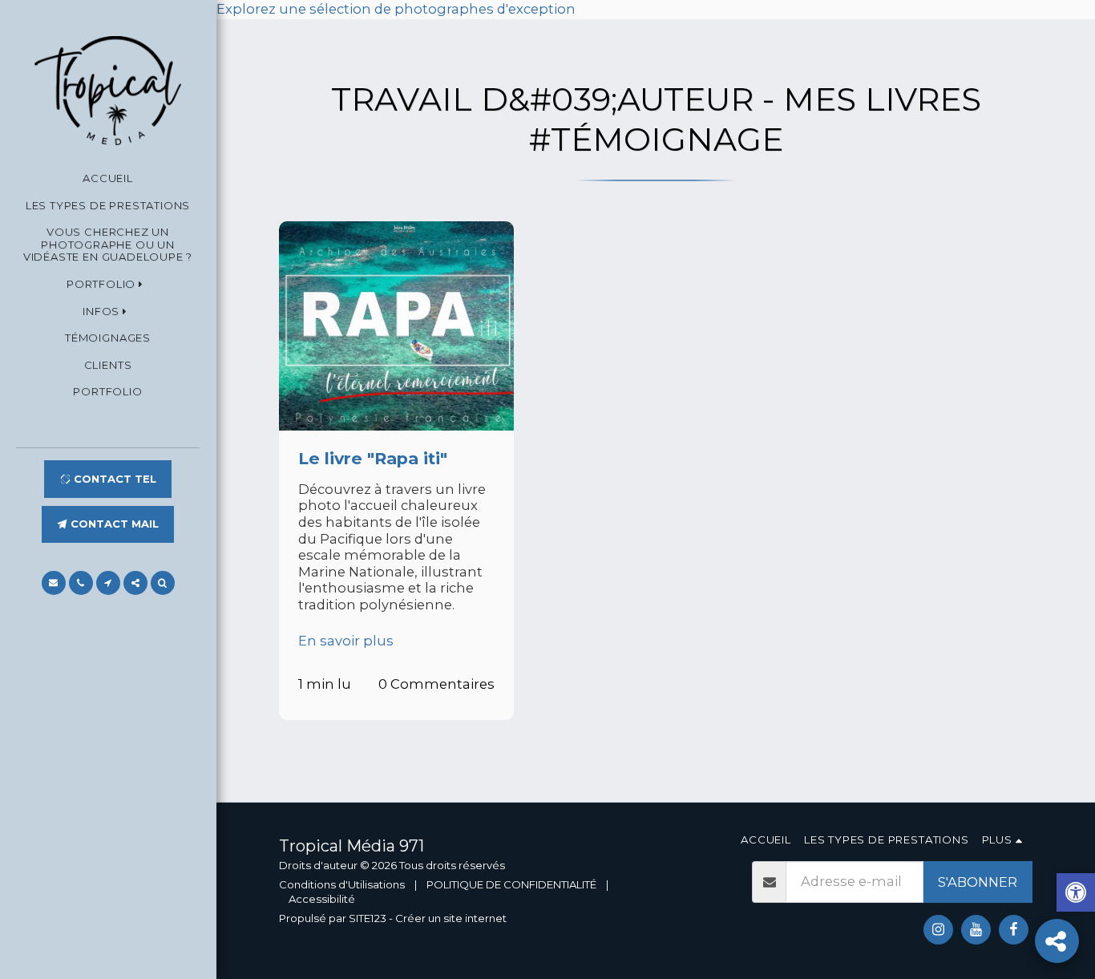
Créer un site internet (451, 918)
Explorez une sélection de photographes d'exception (396, 9)
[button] (108, 285)
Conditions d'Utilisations (342, 884)
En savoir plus (346, 641)
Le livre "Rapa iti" (372, 458)
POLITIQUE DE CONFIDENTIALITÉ (511, 884)
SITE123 (367, 918)
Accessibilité (322, 898)
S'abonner (977, 882)
